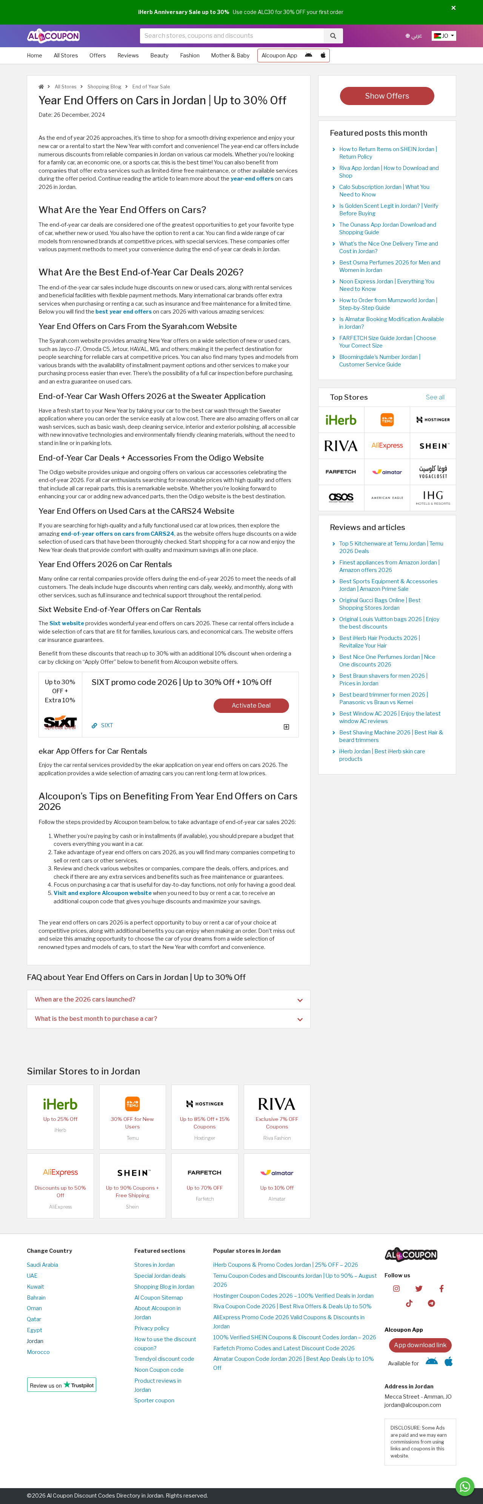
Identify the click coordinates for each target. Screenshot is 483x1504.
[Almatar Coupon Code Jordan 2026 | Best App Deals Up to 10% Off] (277, 1172)
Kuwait (35, 1286)
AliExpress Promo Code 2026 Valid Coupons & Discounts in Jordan (289, 1322)
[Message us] (464, 1486)
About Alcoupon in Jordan (157, 1313)
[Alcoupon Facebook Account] (441, 1288)
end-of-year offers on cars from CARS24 (117, 533)
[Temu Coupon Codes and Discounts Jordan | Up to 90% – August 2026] (132, 1103)
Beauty (159, 55)
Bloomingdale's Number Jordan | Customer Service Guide (379, 361)
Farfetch (205, 1199)
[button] (453, 8)
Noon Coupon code (159, 1369)
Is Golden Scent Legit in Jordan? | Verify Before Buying (388, 209)
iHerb (60, 1130)
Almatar (277, 1199)
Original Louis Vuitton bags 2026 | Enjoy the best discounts (389, 623)
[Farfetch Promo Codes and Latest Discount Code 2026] (205, 1172)
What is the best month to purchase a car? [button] (96, 1018)
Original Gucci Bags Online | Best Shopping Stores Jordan (380, 604)
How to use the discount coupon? (165, 1344)
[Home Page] (53, 35)
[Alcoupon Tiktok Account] (409, 1303)
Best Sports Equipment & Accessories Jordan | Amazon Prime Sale (388, 585)
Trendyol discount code (164, 1359)
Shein (132, 1207)
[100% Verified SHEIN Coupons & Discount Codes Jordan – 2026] (132, 1172)
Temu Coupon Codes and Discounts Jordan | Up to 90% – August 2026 (295, 1280)
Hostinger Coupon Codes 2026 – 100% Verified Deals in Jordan (293, 1295)
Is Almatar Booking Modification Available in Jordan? (391, 323)
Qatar (34, 1319)
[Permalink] (94, 726)
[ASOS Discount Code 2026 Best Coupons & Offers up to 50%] (341, 497)
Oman (34, 1308)
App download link (420, 1345)
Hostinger (204, 1138)
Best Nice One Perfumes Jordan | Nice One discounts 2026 (387, 661)
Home (34, 55)
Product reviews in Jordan (158, 1385)
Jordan (35, 1341)
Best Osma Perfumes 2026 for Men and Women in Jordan (389, 266)
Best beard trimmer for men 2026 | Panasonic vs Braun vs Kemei (383, 698)
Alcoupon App (279, 55)
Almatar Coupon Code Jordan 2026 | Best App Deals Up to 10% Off (293, 1363)
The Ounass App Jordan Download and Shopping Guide (387, 228)
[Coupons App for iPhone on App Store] (323, 55)
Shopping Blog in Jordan (164, 1286)
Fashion (190, 55)
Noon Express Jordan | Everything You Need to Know (386, 285)
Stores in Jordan (154, 1264)
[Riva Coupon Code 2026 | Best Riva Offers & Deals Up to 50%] (277, 1103)
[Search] (333, 35)
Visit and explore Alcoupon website (103, 893)
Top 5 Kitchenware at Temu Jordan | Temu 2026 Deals (391, 547)
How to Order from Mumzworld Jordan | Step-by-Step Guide (388, 304)
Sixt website (66, 623)
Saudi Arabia (42, 1264)
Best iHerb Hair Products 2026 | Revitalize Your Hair (379, 642)
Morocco (38, 1352)
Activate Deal (251, 705)
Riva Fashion (277, 1138)
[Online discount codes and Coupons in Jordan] (41, 87)
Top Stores (349, 397)
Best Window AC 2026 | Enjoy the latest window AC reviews (390, 717)
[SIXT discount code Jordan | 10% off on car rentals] (60, 721)
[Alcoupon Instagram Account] (396, 1288)
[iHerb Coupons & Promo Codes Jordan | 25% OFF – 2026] (60, 1103)
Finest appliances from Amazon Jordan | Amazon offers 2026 (389, 566)
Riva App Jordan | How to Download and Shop (389, 172)
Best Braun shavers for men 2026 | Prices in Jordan (383, 679)
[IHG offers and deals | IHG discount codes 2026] (433, 497)
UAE (32, 1275)
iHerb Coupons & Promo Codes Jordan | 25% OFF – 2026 (285, 1264)
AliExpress (60, 1207)
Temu (132, 1138)
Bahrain (36, 1297)
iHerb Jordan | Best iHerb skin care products (382, 755)
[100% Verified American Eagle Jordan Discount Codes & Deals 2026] (387, 497)
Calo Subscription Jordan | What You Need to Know (384, 191)
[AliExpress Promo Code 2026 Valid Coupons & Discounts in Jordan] (60, 1172)
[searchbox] (232, 35)
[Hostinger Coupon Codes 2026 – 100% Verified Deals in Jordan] (205, 1103)
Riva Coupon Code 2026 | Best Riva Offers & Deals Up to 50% (292, 1306)
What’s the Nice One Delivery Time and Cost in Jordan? (388, 247)
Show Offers (387, 95)
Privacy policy (151, 1328)
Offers (97, 55)
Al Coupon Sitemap (158, 1297)
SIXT (107, 725)
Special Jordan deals (160, 1275)
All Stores (66, 55)
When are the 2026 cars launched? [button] (85, 999)
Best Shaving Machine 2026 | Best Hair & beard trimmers (391, 736)
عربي (416, 36)
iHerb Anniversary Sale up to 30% (183, 12)
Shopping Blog (104, 87)
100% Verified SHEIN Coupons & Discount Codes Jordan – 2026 (294, 1337)
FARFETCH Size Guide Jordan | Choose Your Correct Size (387, 342)
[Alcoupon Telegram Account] (432, 1303)
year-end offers (252, 178)
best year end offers (123, 311)
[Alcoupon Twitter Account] (419, 1288)
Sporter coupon (154, 1400)
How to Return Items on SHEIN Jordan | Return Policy (388, 153)
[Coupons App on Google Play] (308, 55)
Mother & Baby (230, 55)
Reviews (128, 55)
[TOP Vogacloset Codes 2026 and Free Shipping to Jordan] (433, 471)
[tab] (168, 999)
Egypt (34, 1330)
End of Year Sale (150, 87)
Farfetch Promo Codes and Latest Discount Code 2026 (284, 1348)
